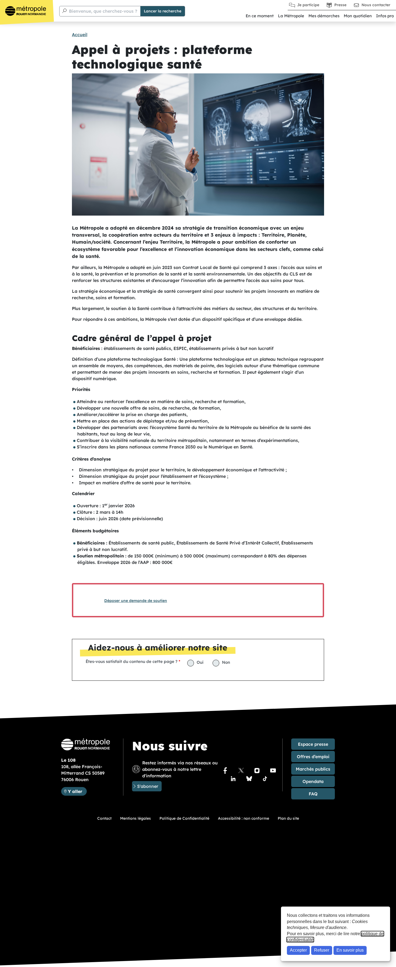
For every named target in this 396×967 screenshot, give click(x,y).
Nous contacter (376, 4)
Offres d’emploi (313, 756)
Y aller (77, 791)
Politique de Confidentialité (184, 818)
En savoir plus (350, 950)
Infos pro (385, 15)
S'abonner (147, 786)
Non (226, 662)
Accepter (298, 950)
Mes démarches (323, 15)
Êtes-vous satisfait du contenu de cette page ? (132, 661)
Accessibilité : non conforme (243, 818)
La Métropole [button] (291, 15)
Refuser (321, 950)
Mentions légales (135, 818)
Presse (340, 4)
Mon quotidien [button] (358, 15)
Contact (104, 818)
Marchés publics (313, 769)
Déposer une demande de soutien (135, 600)
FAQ (313, 793)
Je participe (308, 4)
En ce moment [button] (260, 15)
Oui (200, 662)
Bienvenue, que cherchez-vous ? (103, 11)
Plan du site (288, 818)
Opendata (313, 781)
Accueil (79, 34)
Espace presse (313, 744)
